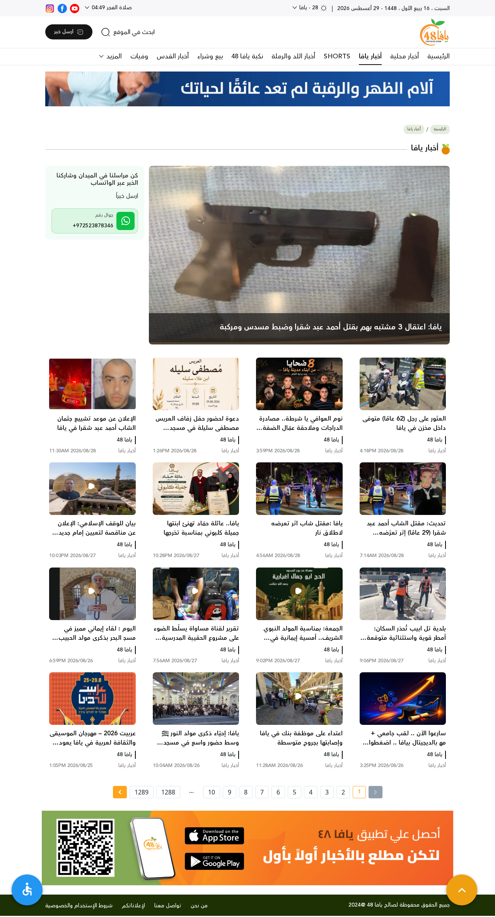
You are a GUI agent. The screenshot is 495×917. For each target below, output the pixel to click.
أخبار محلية (404, 56)
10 (211, 792)
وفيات (139, 56)
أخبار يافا (370, 56)
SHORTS (337, 56)
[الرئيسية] (434, 32)
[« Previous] (375, 792)
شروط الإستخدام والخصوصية (79, 906)
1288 (168, 792)
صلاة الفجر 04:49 (111, 7)
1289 (141, 792)
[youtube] (74, 7)
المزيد (113, 56)
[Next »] (119, 792)
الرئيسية (438, 56)
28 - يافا (309, 7)
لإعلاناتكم (133, 906)
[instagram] (50, 7)
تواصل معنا (167, 906)
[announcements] (247, 89)
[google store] (214, 861)
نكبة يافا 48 (247, 56)
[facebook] (62, 7)
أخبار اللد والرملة (293, 56)
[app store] (214, 836)
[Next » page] (120, 792)
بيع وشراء (210, 56)
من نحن (199, 906)
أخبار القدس (173, 56)
